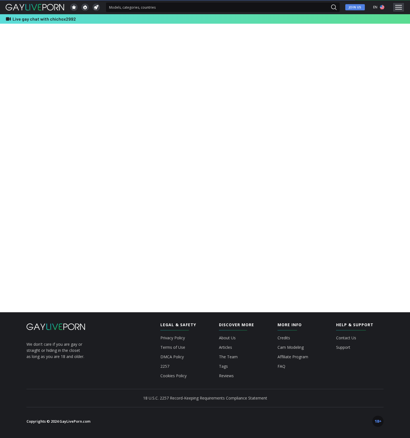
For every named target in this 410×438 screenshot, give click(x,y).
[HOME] (55, 326)
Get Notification (168, 138)
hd (386, 59)
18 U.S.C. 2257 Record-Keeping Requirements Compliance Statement (205, 398)
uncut (342, 89)
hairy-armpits (364, 59)
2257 (164, 366)
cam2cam (344, 49)
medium (343, 69)
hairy (341, 59)
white (386, 89)
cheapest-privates (374, 49)
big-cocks (361, 39)
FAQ (281, 366)
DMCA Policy (172, 357)
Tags (223, 366)
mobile (364, 69)
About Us (227, 338)
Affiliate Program (293, 357)
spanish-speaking (350, 79)
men (341, 39)
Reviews (226, 376)
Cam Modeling (291, 347)
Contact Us (346, 338)
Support (343, 347)
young (342, 99)
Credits (284, 338)
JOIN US (355, 7)
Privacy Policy (172, 338)
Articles (225, 347)
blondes (384, 39)
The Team (228, 357)
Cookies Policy (173, 376)
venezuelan (364, 89)
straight (378, 79)
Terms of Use (172, 347)
